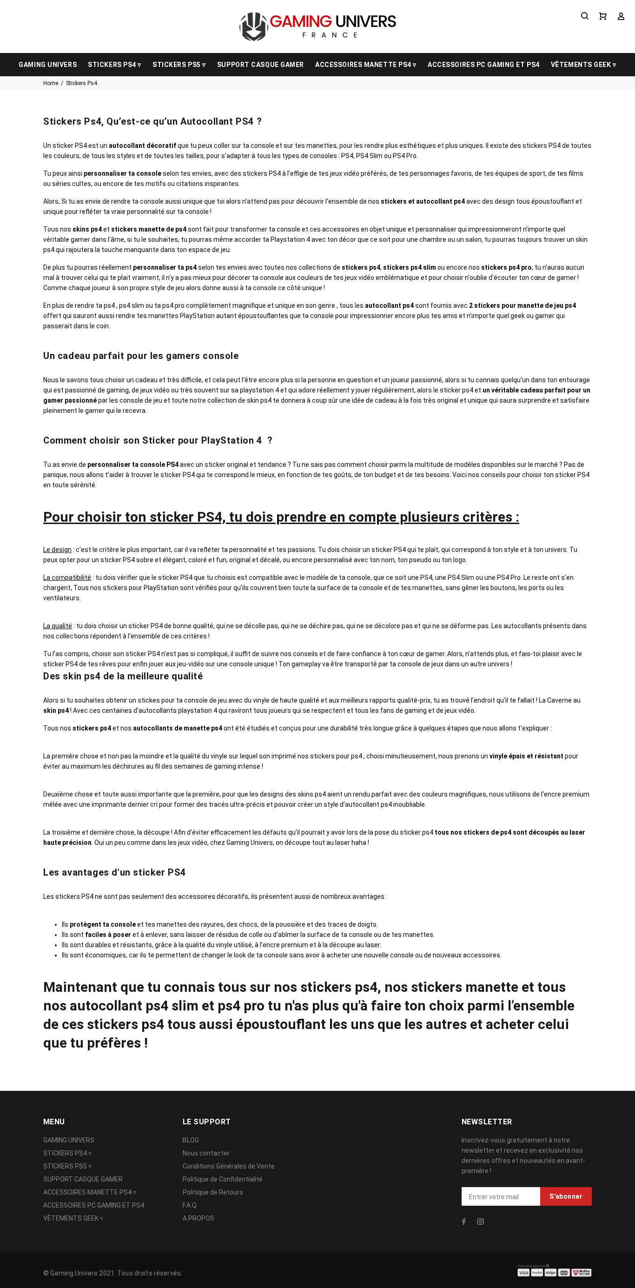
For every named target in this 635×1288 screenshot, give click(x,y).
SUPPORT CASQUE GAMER (260, 64)
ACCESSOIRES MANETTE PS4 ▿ (366, 64)
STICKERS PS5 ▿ (179, 64)
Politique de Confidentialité (223, 1179)
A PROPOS (198, 1218)
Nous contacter (206, 1153)
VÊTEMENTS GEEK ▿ (583, 64)
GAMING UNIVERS (48, 64)
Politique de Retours (213, 1192)
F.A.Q (190, 1205)
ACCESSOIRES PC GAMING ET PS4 (484, 64)
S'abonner (565, 1196)
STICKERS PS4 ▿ (114, 64)
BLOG (191, 1140)
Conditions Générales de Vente (229, 1166)
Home (50, 83)
